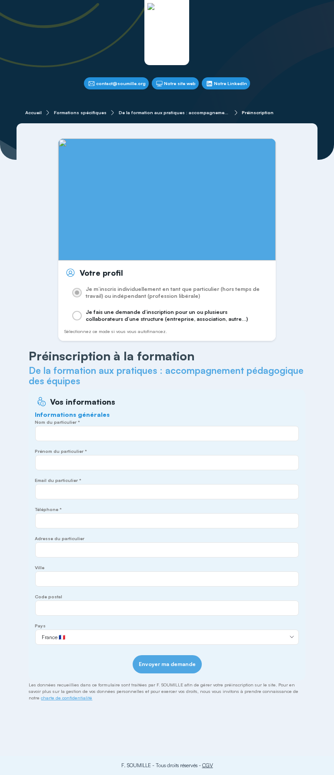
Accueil (33, 112)
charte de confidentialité (66, 698)
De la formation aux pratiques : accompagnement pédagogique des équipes (174, 112)
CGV (207, 765)
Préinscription (258, 112)
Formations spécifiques (80, 112)
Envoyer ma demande (167, 664)
